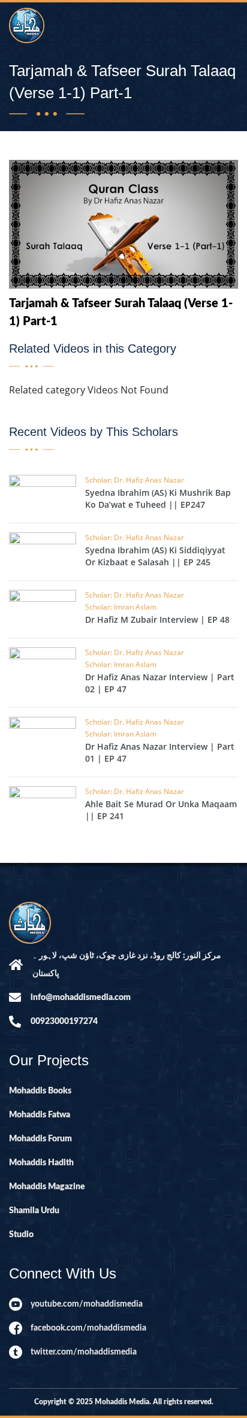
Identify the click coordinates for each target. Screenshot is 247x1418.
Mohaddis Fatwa (39, 1115)
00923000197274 (64, 1021)
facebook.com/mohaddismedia (88, 1328)
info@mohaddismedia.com (81, 997)
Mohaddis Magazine (47, 1187)
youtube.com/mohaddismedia (87, 1304)
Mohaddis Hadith (41, 1163)
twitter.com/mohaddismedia (84, 1352)
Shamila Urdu (34, 1211)
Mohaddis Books (40, 1091)
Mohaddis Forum (40, 1139)
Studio (21, 1235)
